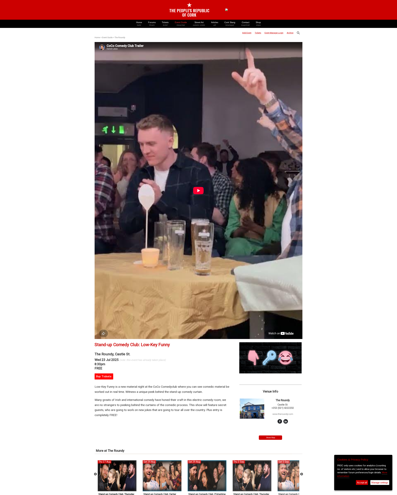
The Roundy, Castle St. (112, 354)
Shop (258, 23)
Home (139, 23)
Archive (290, 33)
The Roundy (120, 37)
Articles (214, 23)
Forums (152, 23)
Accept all (362, 482)
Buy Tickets (104, 376)
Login (274, 33)
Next (301, 474)
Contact (245, 23)
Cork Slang (229, 23)
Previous (95, 474)
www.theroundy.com (282, 414)
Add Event (246, 33)
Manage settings (379, 482)
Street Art (199, 23)
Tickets (165, 23)
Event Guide (181, 23)
